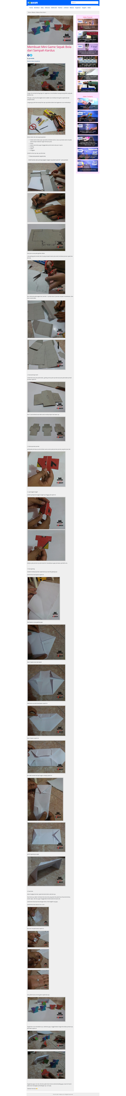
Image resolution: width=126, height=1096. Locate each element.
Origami (84, 7)
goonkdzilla (31, 58)
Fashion (60, 7)
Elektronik (54, 7)
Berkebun (37, 7)
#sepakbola (37, 61)
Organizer (78, 7)
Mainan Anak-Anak (40, 12)
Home (31, 7)
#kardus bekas (30, 61)
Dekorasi (47, 7)
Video (89, 7)
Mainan (72, 7)
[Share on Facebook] (28, 55)
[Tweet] (31, 55)
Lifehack (66, 7)
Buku (42, 7)
